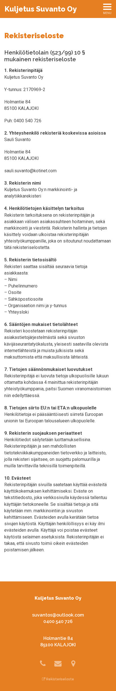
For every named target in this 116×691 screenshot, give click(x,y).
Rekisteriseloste (59, 679)
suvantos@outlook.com (58, 615)
